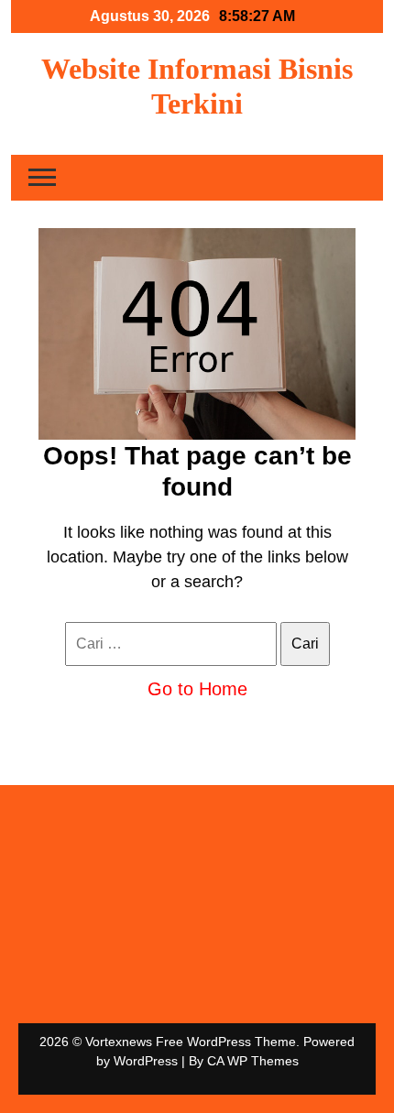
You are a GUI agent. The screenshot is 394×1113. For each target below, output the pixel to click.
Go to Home (197, 689)
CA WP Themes (253, 1060)
